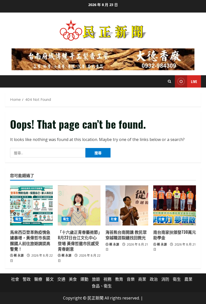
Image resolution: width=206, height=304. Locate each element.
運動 (84, 279)
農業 (188, 279)
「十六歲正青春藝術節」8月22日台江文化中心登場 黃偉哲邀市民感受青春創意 (79, 240)
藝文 (50, 279)
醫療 (38, 279)
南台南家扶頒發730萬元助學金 (174, 235)
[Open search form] (169, 81)
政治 (154, 279)
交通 (61, 279)
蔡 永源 (19, 255)
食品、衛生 (102, 286)
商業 (142, 279)
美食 (73, 279)
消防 (165, 279)
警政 (27, 279)
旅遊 (96, 279)
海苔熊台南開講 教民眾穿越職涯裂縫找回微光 (126, 235)
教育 (119, 279)
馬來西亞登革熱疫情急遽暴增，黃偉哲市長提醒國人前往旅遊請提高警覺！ (30, 240)
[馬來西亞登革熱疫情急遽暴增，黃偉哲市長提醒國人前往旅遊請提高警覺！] (31, 205)
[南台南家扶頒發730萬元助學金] (174, 205)
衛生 (18, 219)
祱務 (108, 279)
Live (194, 81)
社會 (114, 219)
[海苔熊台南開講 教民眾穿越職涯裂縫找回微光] (127, 205)
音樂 (131, 279)
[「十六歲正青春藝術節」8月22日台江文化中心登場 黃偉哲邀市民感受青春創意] (79, 205)
